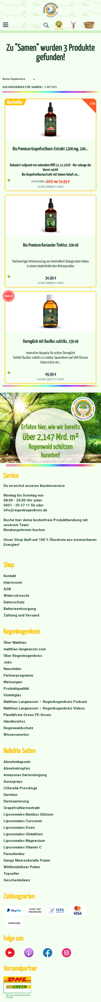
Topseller (11, 873)
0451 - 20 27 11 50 (20, 505)
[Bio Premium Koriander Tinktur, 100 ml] (50, 215)
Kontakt (10, 576)
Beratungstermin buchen (24, 530)
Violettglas (12, 695)
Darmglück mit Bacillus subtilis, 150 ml (50, 341)
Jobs (8, 662)
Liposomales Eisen (19, 827)
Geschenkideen (17, 880)
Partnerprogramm (18, 675)
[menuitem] (7, 24)
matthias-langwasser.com (25, 649)
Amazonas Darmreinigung (25, 775)
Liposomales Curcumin (23, 821)
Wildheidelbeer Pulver (22, 867)
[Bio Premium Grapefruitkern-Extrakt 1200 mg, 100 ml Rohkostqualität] (50, 119)
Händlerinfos (14, 721)
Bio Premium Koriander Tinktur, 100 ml (50, 244)
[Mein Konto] (73, 25)
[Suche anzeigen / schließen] (46, 25)
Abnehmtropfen (17, 768)
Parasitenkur (14, 854)
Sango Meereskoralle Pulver (27, 860)
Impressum (13, 582)
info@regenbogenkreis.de (25, 510)
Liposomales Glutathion (23, 834)
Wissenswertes (16, 734)
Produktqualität (16, 688)
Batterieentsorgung (20, 609)
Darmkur (11, 795)
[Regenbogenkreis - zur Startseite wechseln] (50, 10)
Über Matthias (15, 642)
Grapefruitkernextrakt (22, 808)
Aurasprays (13, 781)
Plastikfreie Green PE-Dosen (27, 715)
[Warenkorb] (89, 25)
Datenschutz (14, 602)
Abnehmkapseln (17, 762)
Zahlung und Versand (21, 615)
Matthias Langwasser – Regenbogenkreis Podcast (45, 702)
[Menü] (7, 24)
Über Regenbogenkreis (23, 656)
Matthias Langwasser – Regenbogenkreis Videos (44, 708)
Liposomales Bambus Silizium (28, 814)
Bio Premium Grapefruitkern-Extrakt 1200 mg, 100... (50, 148)
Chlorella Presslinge (20, 788)
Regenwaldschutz (18, 728)
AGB (7, 589)
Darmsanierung (16, 801)
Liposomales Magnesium (24, 841)
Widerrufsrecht (16, 595)
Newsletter (13, 669)
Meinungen (13, 682)
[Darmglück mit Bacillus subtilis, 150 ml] (50, 311)
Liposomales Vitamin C (23, 847)
